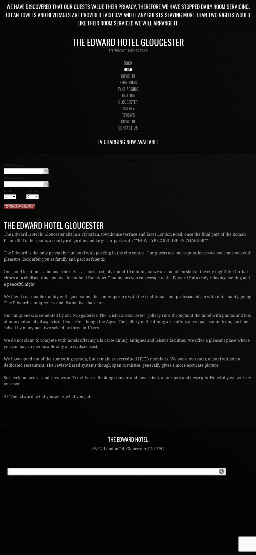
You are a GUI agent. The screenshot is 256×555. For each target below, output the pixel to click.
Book (128, 63)
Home (128, 70)
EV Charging (128, 89)
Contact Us (128, 128)
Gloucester (128, 102)
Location (128, 96)
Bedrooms (128, 83)
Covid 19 (128, 76)
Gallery (128, 108)
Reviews (128, 115)
